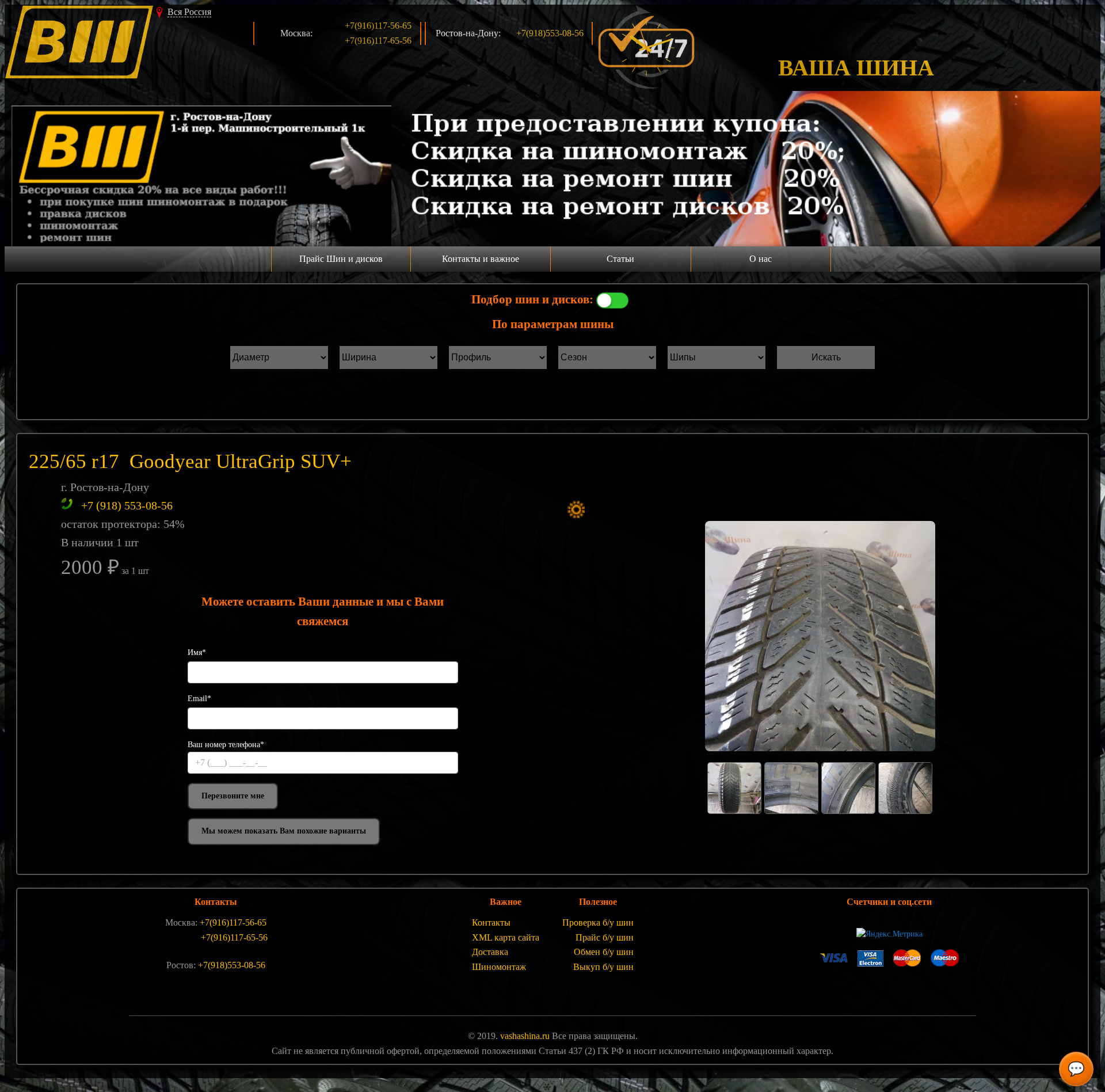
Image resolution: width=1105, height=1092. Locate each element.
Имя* (197, 652)
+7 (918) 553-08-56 (127, 505)
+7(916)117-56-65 (378, 26)
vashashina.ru (525, 1036)
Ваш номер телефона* (226, 744)
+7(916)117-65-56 (378, 40)
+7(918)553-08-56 (550, 33)
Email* (199, 698)
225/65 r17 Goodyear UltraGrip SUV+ (190, 461)
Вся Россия (189, 12)
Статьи (620, 259)
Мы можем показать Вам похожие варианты (283, 831)
